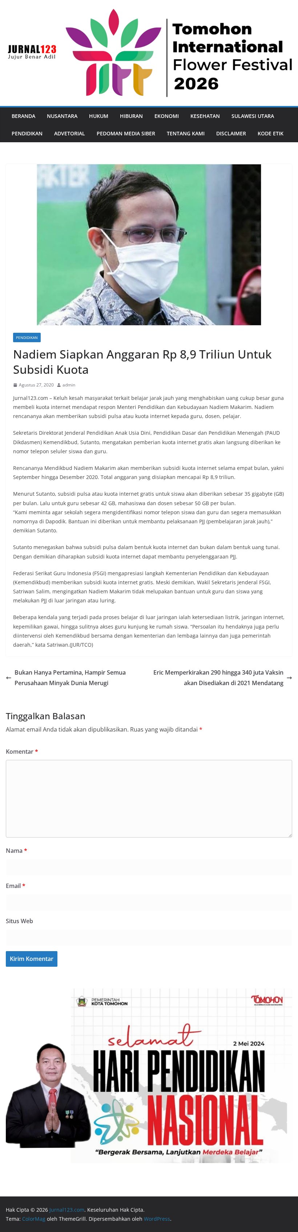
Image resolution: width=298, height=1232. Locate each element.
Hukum (98, 115)
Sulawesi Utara (252, 115)
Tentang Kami (186, 133)
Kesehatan (205, 115)
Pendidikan (27, 133)
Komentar (22, 752)
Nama (16, 851)
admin (69, 385)
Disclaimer (231, 133)
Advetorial (69, 133)
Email (15, 886)
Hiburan (131, 115)
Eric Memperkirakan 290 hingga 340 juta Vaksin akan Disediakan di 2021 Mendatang (218, 677)
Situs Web (19, 921)
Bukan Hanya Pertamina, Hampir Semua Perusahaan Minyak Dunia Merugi (70, 677)
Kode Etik (270, 133)
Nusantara (62, 115)
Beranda (23, 115)
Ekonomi (166, 115)
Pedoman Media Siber (126, 133)
